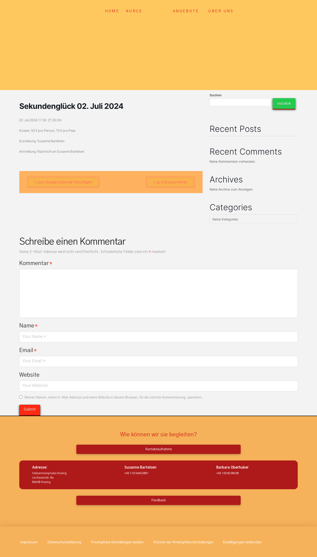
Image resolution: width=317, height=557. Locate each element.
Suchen (216, 95)
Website (29, 375)
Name (28, 326)
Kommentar (35, 263)
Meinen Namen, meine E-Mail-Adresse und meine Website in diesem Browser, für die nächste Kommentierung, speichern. (113, 397)
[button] (117, 542)
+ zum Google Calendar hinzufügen (63, 182)
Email (28, 350)
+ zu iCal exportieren (170, 182)
